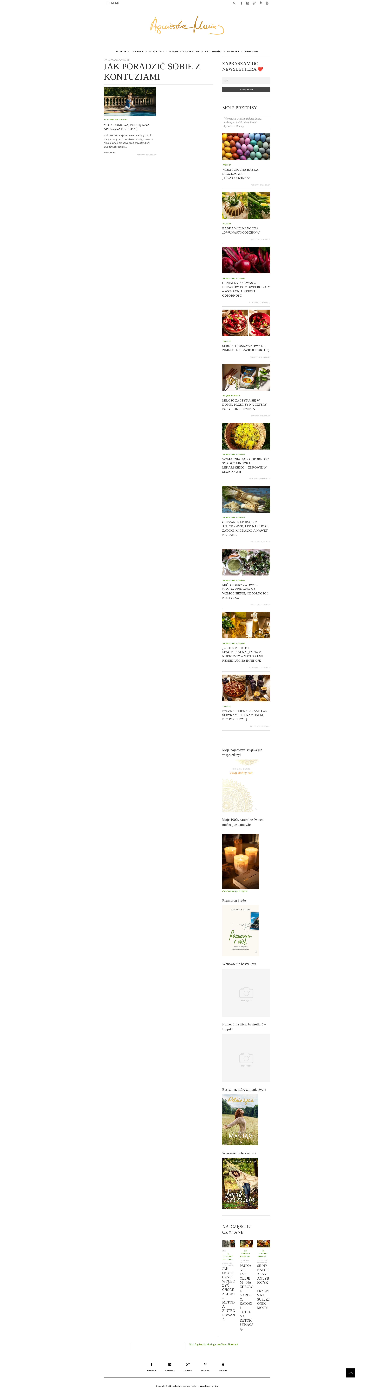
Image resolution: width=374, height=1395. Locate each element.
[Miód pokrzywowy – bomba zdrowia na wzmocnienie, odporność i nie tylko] (246, 561)
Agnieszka (110, 152)
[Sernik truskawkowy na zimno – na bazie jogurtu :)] (246, 322)
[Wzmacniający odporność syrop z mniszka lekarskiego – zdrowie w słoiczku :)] (246, 435)
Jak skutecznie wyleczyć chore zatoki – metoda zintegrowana (228, 1294)
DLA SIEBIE (109, 119)
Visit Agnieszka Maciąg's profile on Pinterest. (214, 1344)
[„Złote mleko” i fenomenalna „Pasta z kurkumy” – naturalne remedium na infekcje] (246, 624)
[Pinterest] (260, 3)
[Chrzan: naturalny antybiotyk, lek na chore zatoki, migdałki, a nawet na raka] (246, 498)
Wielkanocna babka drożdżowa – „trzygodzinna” (240, 174)
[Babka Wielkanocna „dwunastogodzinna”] (246, 205)
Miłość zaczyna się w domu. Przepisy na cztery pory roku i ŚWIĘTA (244, 405)
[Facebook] (241, 3)
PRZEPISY (227, 165)
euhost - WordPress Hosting (205, 1386)
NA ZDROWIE (121, 119)
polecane (228, 1259)
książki (226, 396)
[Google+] (254, 3)
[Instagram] (248, 3)
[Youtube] (267, 3)
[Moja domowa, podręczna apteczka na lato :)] (130, 101)
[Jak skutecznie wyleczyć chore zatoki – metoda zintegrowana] (228, 1243)
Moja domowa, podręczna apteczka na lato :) (126, 126)
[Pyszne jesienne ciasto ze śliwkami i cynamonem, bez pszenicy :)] (246, 687)
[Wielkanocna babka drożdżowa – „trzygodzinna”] (246, 146)
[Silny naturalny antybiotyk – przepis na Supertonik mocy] (263, 1243)
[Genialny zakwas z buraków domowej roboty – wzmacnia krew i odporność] (246, 259)
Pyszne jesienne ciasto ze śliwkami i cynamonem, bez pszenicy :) (244, 715)
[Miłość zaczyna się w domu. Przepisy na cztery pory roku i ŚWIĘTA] (246, 377)
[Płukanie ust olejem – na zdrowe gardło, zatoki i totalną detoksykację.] (246, 1243)
